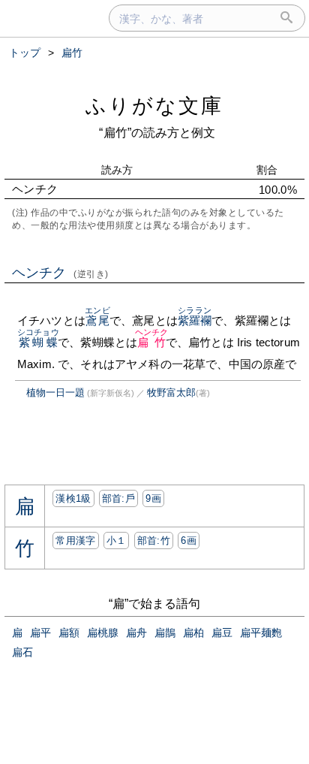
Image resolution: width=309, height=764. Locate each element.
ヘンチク (60, 272)
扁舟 (136, 633)
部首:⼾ (118, 498)
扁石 (22, 652)
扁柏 (193, 633)
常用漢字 (75, 540)
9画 (153, 498)
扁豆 (222, 633)
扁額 (69, 633)
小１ (116, 540)
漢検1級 (73, 498)
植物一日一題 (55, 392)
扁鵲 (165, 633)
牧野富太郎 (171, 392)
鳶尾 (97, 320)
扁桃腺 (102, 633)
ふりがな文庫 (155, 105)
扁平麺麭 (261, 633)
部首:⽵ (153, 540)
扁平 (40, 633)
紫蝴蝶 (38, 342)
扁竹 (152, 342)
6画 (188, 540)
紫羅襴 (195, 320)
